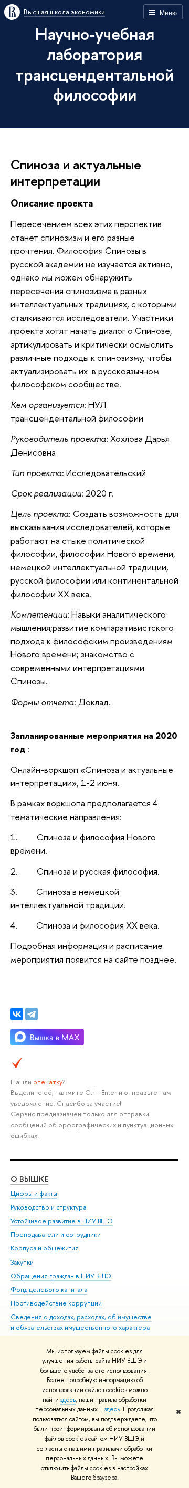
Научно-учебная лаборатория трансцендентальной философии (94, 64)
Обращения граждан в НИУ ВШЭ (60, 1275)
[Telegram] (31, 1014)
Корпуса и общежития (44, 1248)
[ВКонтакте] (16, 1014)
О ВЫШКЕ (29, 1178)
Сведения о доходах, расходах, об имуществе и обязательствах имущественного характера (81, 1322)
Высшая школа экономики (64, 11)
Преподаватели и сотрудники (55, 1234)
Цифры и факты (33, 1193)
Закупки (22, 1262)
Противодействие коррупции (56, 1303)
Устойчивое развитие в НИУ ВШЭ (61, 1220)
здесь (68, 1400)
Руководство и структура (48, 1207)
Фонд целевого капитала (48, 1289)
